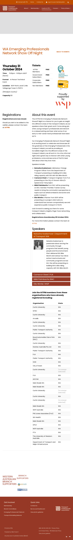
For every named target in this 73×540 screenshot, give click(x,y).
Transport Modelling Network (13, 515)
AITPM (7, 127)
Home (32, 2)
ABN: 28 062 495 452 (45, 528)
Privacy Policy (55, 528)
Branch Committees (10, 509)
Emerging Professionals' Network (14, 512)
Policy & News (65, 8)
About (26, 8)
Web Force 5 (15, 532)
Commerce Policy (44, 531)
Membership (35, 8)
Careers (55, 8)
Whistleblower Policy (55, 531)
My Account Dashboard (38, 509)
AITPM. (34, 223)
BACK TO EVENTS (63, 52)
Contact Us (40, 2)
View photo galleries (37, 512)
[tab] (51, 235)
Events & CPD (46, 8)
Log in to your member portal (56, 2)
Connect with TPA (23, 2)
